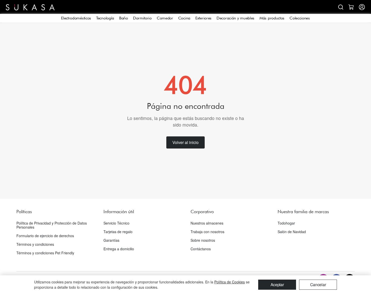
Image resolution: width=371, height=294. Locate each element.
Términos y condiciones (35, 244)
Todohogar (286, 223)
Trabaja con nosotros (207, 231)
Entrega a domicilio (118, 248)
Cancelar (318, 284)
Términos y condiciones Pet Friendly (45, 252)
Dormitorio (142, 18)
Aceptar (277, 284)
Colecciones (299, 18)
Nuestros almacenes (207, 223)
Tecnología (105, 18)
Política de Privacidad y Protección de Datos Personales (51, 225)
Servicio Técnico (116, 223)
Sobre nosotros (203, 240)
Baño (123, 18)
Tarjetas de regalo (117, 231)
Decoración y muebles (235, 18)
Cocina (184, 18)
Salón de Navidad (292, 231)
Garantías (111, 240)
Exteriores (203, 18)
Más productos (271, 18)
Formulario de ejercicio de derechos (45, 235)
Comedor (165, 18)
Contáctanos (201, 248)
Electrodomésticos (76, 18)
